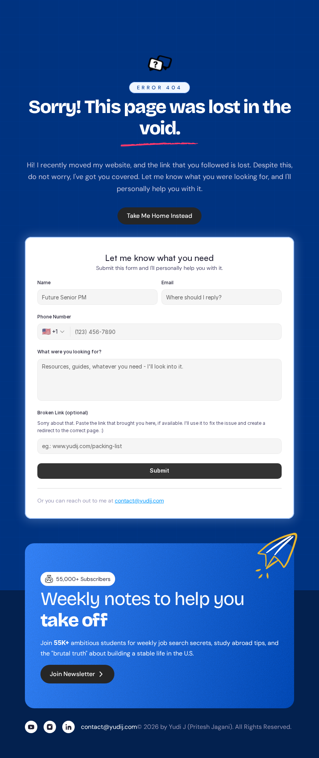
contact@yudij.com (139, 500)
